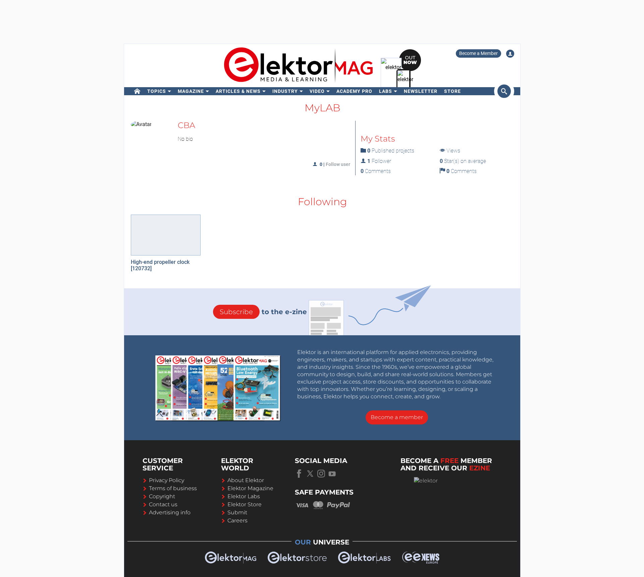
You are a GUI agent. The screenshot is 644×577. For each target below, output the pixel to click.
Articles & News (238, 91)
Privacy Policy (166, 480)
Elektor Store (244, 504)
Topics (156, 91)
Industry (285, 91)
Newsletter (420, 91)
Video (317, 91)
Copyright (162, 496)
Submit (237, 512)
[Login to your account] (510, 54)
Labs (385, 91)
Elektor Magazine (250, 488)
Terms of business (173, 488)
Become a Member (478, 53)
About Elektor (245, 480)
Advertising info (170, 512)
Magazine (191, 91)
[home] (137, 91)
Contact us (163, 504)
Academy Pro (354, 91)
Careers (237, 520)
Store (452, 91)
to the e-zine (263, 312)
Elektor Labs (243, 496)
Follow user (338, 164)
